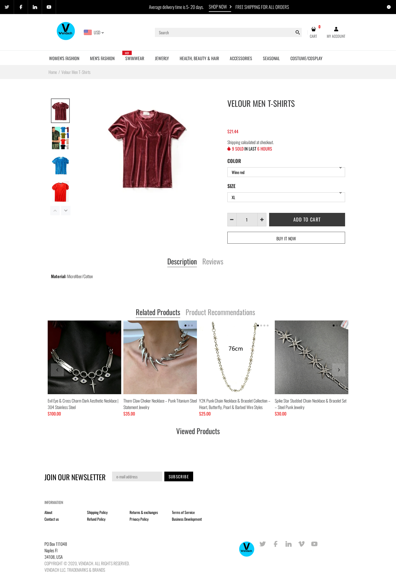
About (48, 512)
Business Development (187, 519)
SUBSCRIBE (179, 476)
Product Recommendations (220, 312)
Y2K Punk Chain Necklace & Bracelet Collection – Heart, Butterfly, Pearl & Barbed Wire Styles (234, 403)
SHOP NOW (218, 6)
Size (231, 185)
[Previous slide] (57, 369)
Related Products (158, 312)
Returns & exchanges (144, 512)
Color (234, 160)
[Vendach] (66, 32)
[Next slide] (338, 369)
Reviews (212, 262)
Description (182, 262)
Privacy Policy (139, 519)
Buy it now (286, 238)
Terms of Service (183, 512)
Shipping (233, 142)
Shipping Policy (97, 512)
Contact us (51, 519)
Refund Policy (96, 519)
